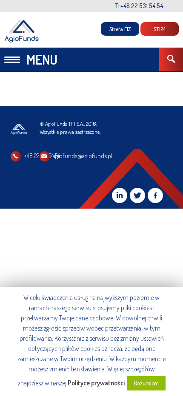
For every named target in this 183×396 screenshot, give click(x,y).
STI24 (160, 28)
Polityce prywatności (96, 383)
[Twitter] (137, 195)
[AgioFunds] (22, 31)
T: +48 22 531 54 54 (139, 6)
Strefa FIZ (120, 28)
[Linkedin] (119, 195)
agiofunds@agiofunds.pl (82, 156)
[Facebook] (155, 195)
